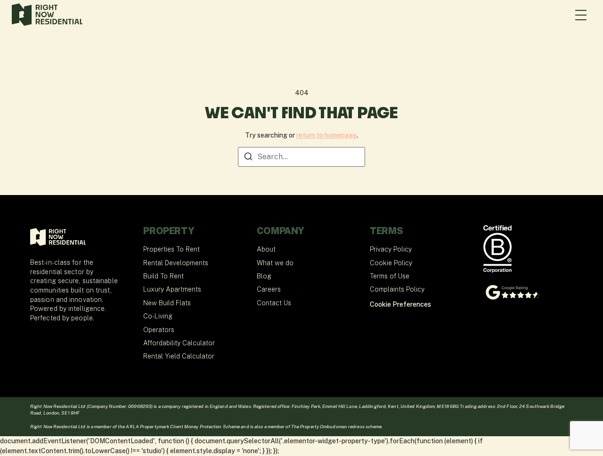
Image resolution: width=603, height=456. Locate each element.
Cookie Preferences (400, 304)
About (266, 249)
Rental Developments (175, 263)
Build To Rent (163, 276)
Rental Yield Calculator (178, 356)
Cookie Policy (391, 263)
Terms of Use (389, 276)
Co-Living (157, 316)
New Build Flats (167, 303)
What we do (275, 263)
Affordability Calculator (179, 343)
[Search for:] (301, 157)
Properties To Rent (171, 249)
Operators (158, 330)
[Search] (248, 158)
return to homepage (326, 135)
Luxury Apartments (172, 289)
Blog (264, 276)
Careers (269, 289)
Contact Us (274, 303)
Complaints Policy (397, 289)
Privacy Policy (391, 249)
